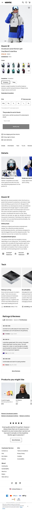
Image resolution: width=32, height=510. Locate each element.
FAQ (3, 453)
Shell (14, 82)
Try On (23, 145)
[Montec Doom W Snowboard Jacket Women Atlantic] (13, 65)
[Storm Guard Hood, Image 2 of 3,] (9, 173)
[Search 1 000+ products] (23, 2)
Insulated (5, 82)
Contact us (5, 451)
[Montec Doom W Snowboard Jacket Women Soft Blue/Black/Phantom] (3, 65)
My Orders (4, 456)
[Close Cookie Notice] (28, 506)
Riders (3, 474)
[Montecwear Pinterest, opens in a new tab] (20, 483)
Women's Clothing (24, 416)
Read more (9, 254)
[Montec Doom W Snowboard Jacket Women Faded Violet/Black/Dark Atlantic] (8, 65)
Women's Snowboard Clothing (9, 416)
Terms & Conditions (22, 451)
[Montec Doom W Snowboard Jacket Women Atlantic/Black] (18, 70)
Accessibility (20, 459)
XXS (3, 103)
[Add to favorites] (29, 7)
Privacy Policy (21, 453)
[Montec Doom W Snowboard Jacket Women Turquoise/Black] (13, 70)
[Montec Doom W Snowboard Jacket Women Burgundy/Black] (23, 70)
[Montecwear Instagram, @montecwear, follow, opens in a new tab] (16, 483)
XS (8, 103)
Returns (4, 459)
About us (4, 471)
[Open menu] (2, 2)
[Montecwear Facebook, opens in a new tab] (12, 483)
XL (28, 103)
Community (5, 466)
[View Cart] (29, 2)
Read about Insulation (7, 93)
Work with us (5, 477)
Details (3, 145)
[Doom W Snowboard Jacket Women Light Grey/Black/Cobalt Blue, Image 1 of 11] (16, 23)
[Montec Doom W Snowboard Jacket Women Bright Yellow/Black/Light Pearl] (23, 65)
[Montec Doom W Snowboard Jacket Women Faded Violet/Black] (3, 70)
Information (11, 145)
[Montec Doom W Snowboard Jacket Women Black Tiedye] (18, 65)
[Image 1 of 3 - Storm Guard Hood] (11, 166)
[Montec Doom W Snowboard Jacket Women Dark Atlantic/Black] (8, 70)
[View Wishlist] (26, 2)
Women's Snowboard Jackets (9, 413)
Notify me (16, 126)
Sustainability (5, 468)
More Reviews (16, 371)
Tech (17, 145)
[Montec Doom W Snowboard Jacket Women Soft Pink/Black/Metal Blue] (29, 65)
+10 (29, 71)
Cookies (19, 456)
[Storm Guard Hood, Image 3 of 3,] (14, 173)
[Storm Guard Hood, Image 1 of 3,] (4, 173)
